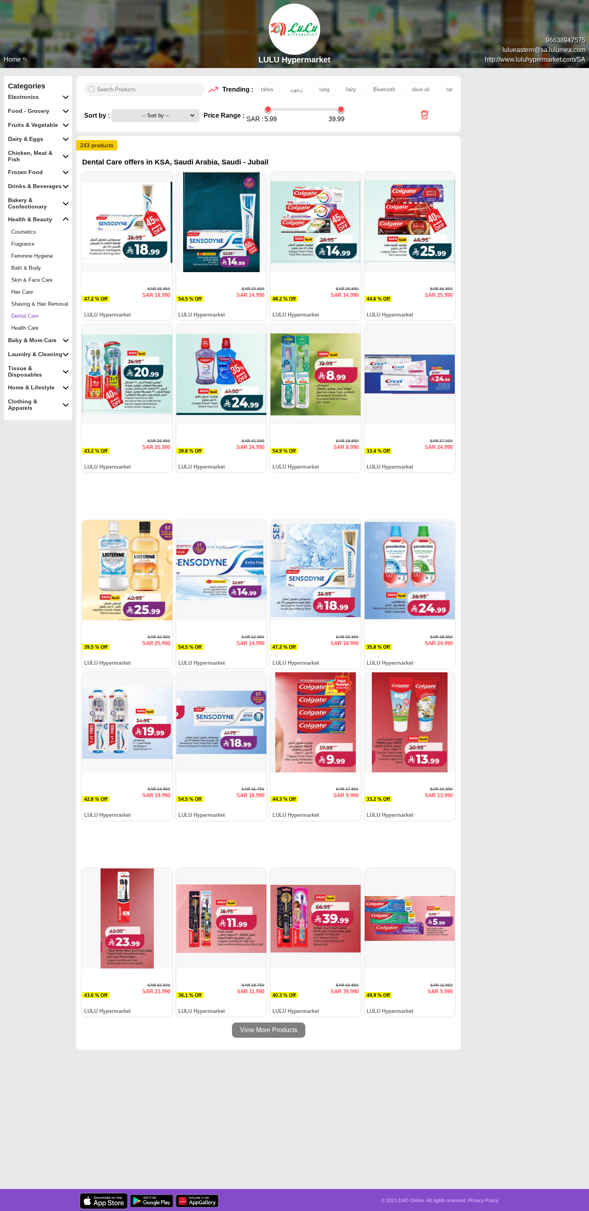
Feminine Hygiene (32, 256)
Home (13, 59)
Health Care (24, 328)
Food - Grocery (28, 111)
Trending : (236, 89)
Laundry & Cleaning (35, 354)
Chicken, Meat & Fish (30, 156)
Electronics (23, 97)
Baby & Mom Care (32, 340)
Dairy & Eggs (25, 139)
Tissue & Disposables (25, 371)
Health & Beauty (30, 219)
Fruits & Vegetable (33, 125)
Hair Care (22, 292)
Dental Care (24, 316)
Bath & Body (26, 268)
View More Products (268, 1030)
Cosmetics (23, 232)
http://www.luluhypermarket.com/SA (535, 59)
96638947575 (565, 40)
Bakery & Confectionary (27, 203)
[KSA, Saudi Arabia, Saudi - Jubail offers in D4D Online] (424, 115)
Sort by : (97, 115)
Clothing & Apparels (22, 404)
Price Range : (224, 115)
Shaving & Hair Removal (39, 304)
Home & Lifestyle (31, 387)
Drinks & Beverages (35, 186)
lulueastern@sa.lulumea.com (543, 49)
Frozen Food (25, 172)
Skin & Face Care (31, 280)
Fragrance (22, 244)
